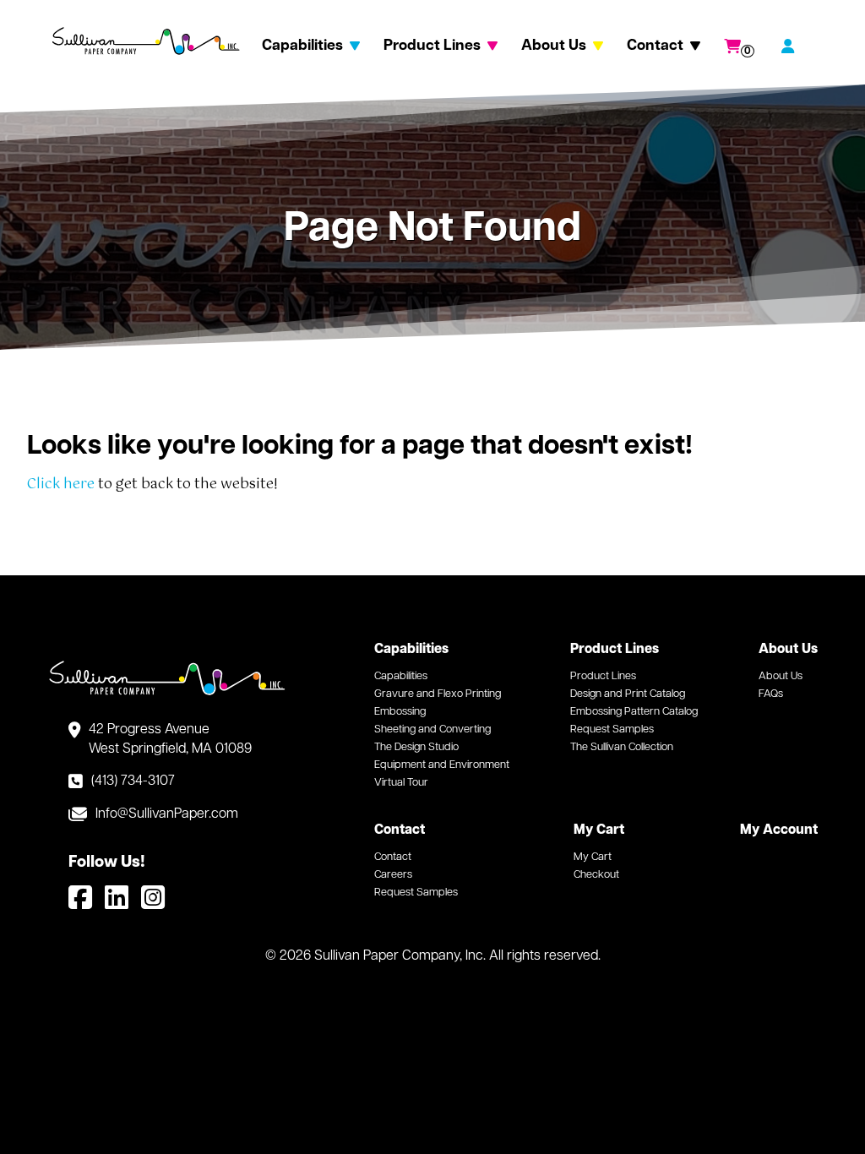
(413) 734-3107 (133, 781)
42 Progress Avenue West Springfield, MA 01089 (170, 739)
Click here (61, 484)
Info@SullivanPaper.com (166, 814)
